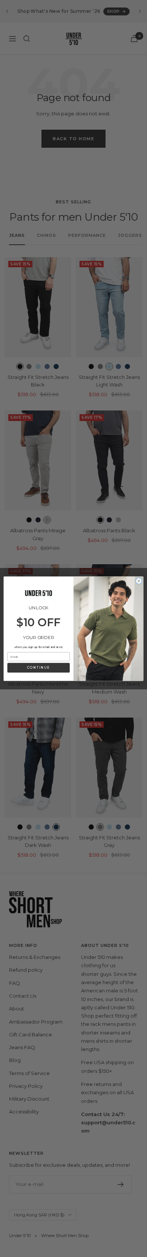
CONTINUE (38, 667)
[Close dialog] (139, 581)
